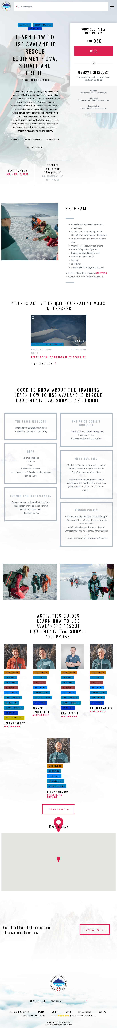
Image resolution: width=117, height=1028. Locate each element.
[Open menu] (112, 6)
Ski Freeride (35, 29)
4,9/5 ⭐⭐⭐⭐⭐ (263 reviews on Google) (73, 1015)
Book (93, 51)
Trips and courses (19, 1011)
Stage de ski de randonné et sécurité (58, 357)
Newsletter (38, 1001)
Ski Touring (24, 25)
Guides (55, 1011)
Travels (40, 1011)
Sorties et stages (37, 80)
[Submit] (85, 1001)
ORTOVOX (101, 273)
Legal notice (84, 1011)
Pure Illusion (67, 1025)
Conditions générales (33, 1015)
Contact (103, 1011)
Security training (43, 25)
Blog (68, 1011)
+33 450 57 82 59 (93, 80)
